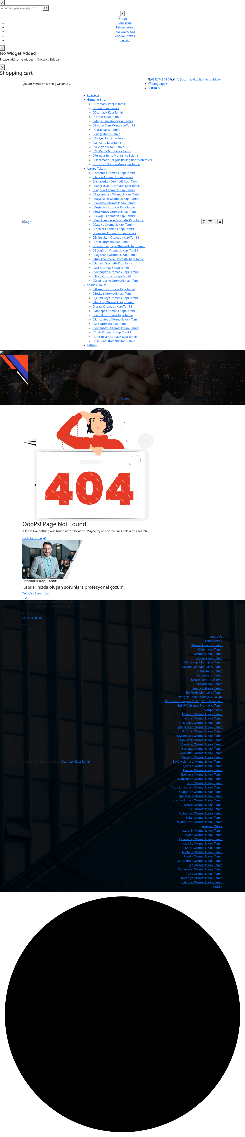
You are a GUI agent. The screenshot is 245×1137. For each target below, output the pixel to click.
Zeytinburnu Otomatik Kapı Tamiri (117, 281)
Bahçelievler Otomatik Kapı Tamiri (117, 186)
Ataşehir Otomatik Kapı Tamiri (114, 289)
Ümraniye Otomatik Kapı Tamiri (115, 337)
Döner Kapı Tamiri (106, 108)
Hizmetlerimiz (125, 27)
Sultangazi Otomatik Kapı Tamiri (116, 272)
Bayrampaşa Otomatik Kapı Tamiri (117, 194)
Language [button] (158, 84)
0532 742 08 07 (161, 79)
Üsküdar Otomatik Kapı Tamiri (114, 341)
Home (125, 398)
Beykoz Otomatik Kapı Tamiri (113, 294)
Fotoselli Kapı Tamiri (107, 117)
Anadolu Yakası (125, 36)
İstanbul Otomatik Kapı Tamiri (114, 173)
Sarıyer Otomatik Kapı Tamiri (113, 263)
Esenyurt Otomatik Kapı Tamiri (115, 233)
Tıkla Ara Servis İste (35, 593)
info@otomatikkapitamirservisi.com (198, 79)
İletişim (125, 40)
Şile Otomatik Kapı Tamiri (111, 324)
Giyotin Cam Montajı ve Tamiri (114, 125)
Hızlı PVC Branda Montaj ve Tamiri (117, 164)
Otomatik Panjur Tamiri (110, 104)
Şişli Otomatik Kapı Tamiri (111, 268)
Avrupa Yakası (125, 32)
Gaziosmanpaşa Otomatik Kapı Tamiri (119, 246)
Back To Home (32, 538)
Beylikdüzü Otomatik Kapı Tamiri (116, 212)
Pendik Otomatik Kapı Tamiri (113, 315)
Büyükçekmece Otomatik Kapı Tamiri (119, 220)
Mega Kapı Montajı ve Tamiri (113, 121)
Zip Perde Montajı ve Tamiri (112, 151)
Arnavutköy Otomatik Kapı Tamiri (116, 181)
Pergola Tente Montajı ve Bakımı (116, 156)
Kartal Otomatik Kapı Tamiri (113, 306)
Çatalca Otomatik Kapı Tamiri (114, 225)
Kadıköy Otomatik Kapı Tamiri (114, 302)
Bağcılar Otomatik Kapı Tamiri (114, 190)
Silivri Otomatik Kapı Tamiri (112, 276)
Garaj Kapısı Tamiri (107, 130)
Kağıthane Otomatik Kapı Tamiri (116, 255)
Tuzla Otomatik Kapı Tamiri (112, 332)
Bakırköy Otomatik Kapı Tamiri (115, 203)
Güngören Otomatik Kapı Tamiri (116, 250)
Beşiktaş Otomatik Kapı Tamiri (114, 207)
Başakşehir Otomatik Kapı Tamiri (116, 199)
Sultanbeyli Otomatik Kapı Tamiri (116, 328)
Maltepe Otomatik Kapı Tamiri (114, 311)
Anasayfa (125, 23)
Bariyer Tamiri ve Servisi (110, 138)
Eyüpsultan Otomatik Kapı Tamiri (116, 237)
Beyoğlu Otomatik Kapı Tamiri (114, 216)
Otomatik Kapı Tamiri (108, 112)
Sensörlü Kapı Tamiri (108, 143)
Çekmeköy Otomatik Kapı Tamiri (116, 298)
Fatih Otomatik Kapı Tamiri (112, 242)
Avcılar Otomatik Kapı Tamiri (113, 177)
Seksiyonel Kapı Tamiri (109, 147)
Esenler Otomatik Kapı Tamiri (114, 229)
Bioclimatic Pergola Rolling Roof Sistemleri (123, 160)
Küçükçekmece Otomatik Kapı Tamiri (119, 259)
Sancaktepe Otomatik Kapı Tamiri (117, 319)
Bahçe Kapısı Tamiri (107, 134)
